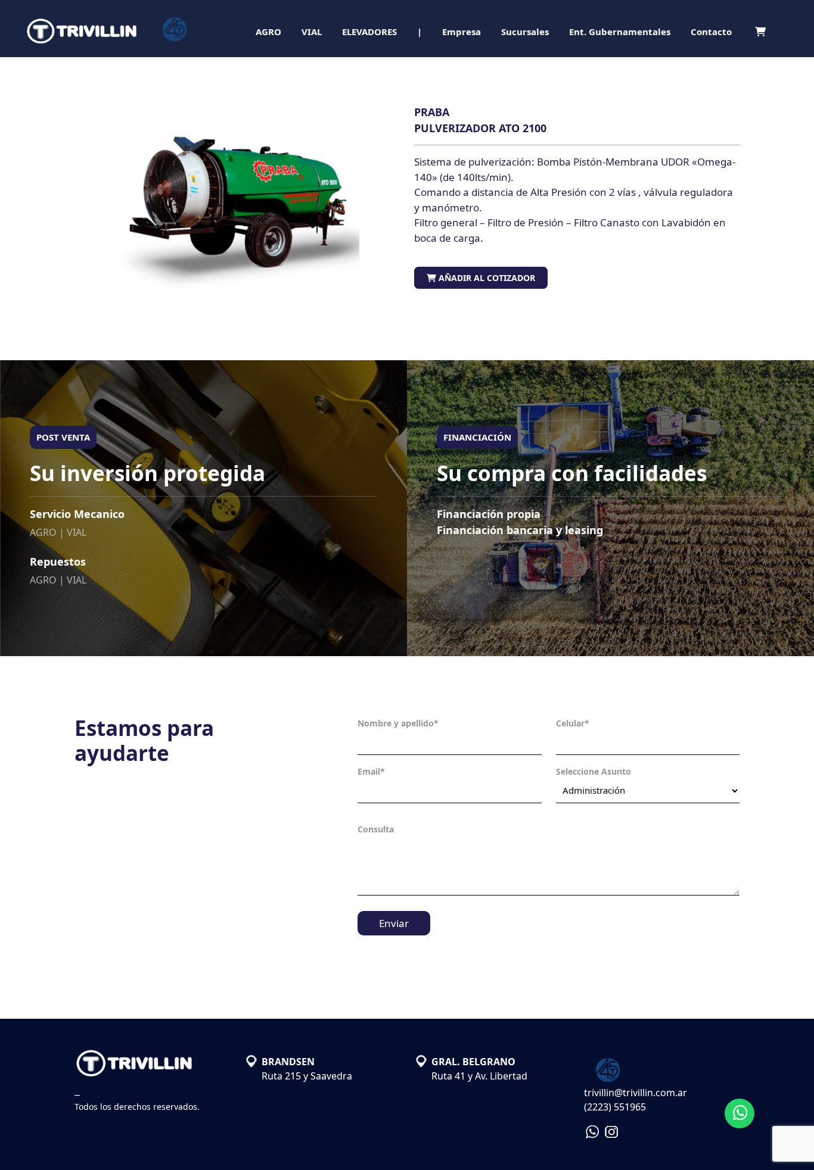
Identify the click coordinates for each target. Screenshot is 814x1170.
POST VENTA (63, 437)
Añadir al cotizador (485, 277)
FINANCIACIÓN (477, 437)
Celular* (572, 723)
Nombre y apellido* (398, 723)
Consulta (376, 829)
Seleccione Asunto (593, 771)
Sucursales (525, 32)
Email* (371, 771)
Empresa (461, 32)
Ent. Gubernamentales (619, 32)
